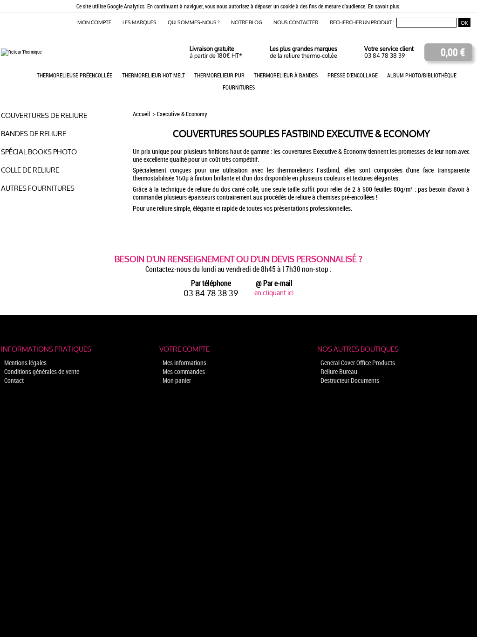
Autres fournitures (38, 188)
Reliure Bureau (338, 371)
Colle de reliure (30, 170)
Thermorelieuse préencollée (74, 75)
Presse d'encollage (352, 75)
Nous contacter (295, 22)
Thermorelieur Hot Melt (153, 75)
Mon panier (177, 380)
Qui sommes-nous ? (194, 22)
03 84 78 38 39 (384, 55)
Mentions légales (25, 362)
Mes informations (184, 362)
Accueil (142, 114)
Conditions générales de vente (41, 371)
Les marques (140, 22)
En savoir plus (383, 6)
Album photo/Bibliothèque (422, 75)
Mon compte (94, 22)
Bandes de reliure (33, 133)
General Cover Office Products (357, 362)
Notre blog (246, 22)
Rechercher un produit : (362, 22)
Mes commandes (184, 371)
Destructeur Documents (349, 380)
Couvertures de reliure (44, 115)
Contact (14, 380)
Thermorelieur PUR (219, 75)
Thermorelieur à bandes (286, 75)
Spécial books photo (39, 152)
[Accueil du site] (21, 51)
